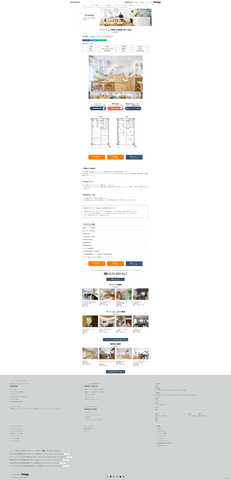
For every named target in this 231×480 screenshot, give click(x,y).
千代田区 (178, 395)
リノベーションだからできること (17, 431)
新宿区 (159, 390)
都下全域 (156, 399)
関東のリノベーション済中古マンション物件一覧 (94, 389)
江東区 (162, 395)
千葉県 (156, 409)
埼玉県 (156, 407)
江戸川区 (175, 395)
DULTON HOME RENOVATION (16, 401)
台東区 (156, 395)
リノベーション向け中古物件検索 (16, 392)
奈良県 (156, 420)
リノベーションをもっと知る (120, 5)
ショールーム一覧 (14, 440)
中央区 (182, 395)
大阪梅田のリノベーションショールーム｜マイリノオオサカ (22, 408)
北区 (191, 395)
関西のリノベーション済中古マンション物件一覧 (94, 392)
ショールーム (145, 5)
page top (227, 478)
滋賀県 (156, 418)
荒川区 (165, 395)
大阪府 (156, 413)
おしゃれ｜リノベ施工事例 (106, 7)
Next (142, 95)
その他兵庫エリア (194, 415)
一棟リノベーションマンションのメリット (93, 414)
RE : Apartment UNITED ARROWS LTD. (18, 396)
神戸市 (189, 415)
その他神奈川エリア (163, 404)
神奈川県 (156, 402)
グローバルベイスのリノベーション (18, 428)
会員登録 (141, 2)
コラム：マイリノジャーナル (16, 435)
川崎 (158, 404)
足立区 (168, 395)
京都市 (199, 415)
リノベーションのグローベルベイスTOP (87, 7)
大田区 (168, 390)
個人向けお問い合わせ (88, 428)
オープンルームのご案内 (90, 394)
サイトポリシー (160, 438)
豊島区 (188, 395)
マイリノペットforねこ (14, 399)
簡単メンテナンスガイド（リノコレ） (92, 399)
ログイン (148, 2)
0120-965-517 (49, 450)
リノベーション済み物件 (106, 5)
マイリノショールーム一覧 (15, 406)
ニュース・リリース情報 (162, 433)
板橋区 (194, 395)
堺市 (159, 415)
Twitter (95, 40)
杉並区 (181, 390)
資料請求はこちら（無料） (115, 157)
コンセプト (87, 412)
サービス (84, 5)
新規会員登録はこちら (96, 157)
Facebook (87, 40)
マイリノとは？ (13, 389)
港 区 (156, 390)
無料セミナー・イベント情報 (16, 433)
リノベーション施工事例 (98, 7)
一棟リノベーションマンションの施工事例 (93, 419)
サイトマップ (86, 431)
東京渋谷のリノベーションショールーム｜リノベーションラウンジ (48, 408)
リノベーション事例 (94, 5)
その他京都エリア (204, 415)
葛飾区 (171, 395)
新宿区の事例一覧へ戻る (115, 371)
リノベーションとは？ (89, 396)
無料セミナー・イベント (134, 5)
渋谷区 (175, 390)
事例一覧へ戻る (115, 279)
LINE (103, 40)
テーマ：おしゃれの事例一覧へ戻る (115, 339)
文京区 (185, 395)
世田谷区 (171, 390)
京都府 (199, 413)
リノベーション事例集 (15, 438)
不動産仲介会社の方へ (129, 2)
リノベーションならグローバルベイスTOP (18, 380)
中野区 (178, 390)
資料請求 (136, 2)
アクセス (62, 463)
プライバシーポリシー (161, 435)
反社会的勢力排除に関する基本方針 (164, 443)
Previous (89, 95)
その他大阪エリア (163, 415)
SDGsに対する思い (161, 431)
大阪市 (156, 415)
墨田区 (159, 395)
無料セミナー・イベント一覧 (134, 157)
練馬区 (185, 390)
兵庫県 (189, 413)
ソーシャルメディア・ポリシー (163, 440)
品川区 (162, 390)
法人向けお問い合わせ (161, 445)
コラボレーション (13, 394)
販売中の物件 (88, 417)
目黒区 (165, 390)
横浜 (155, 404)
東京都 (156, 386)
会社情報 (159, 428)
